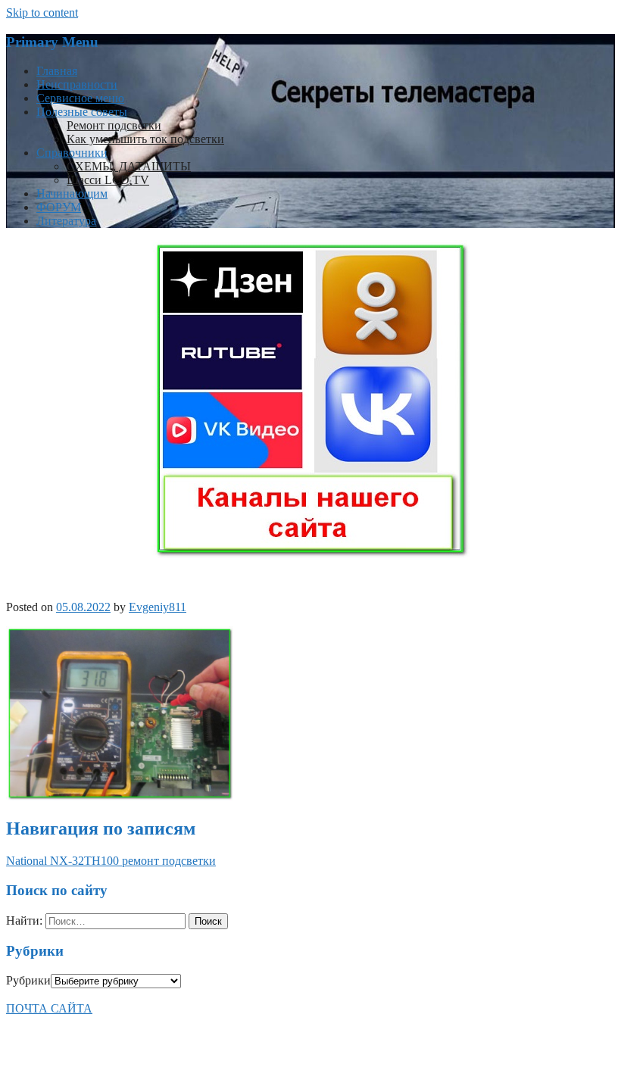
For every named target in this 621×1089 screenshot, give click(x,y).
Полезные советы (81, 111)
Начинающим (72, 193)
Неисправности (76, 84)
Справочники (72, 152)
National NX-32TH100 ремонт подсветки (111, 860)
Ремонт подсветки (114, 125)
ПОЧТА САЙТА (49, 1008)
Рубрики (28, 980)
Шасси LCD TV (108, 179)
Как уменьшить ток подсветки (145, 139)
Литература (66, 220)
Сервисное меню (80, 98)
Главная (56, 70)
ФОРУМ (58, 207)
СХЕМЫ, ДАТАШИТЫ (129, 166)
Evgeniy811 (157, 607)
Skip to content (42, 12)
